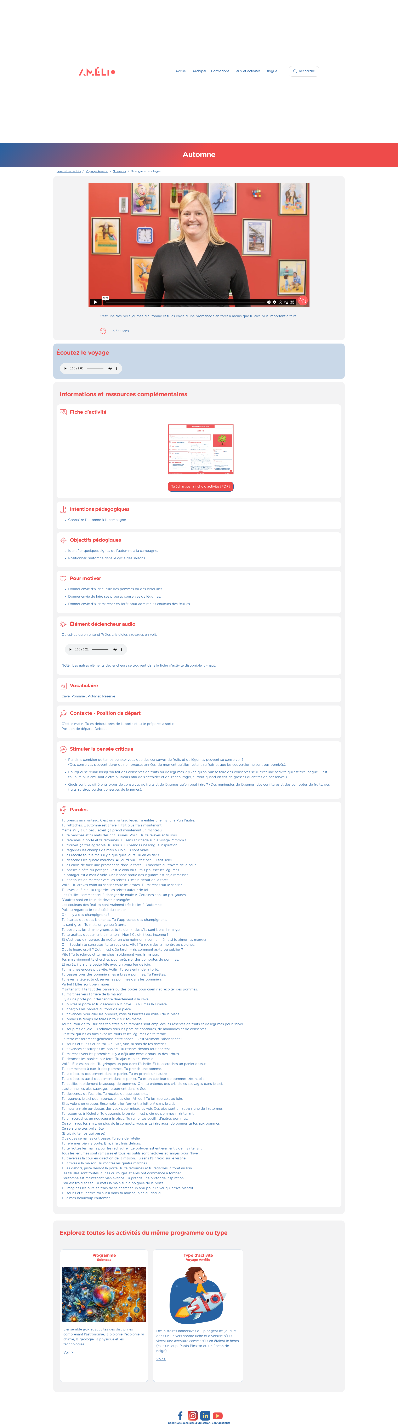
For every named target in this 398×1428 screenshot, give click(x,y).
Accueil (181, 71)
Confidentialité (221, 1423)
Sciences (119, 171)
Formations (220, 71)
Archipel (199, 71)
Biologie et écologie (146, 171)
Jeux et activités (247, 71)
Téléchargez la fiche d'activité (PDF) (200, 486)
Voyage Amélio (97, 171)
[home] (87, 71)
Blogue (271, 71)
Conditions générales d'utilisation (189, 1423)
